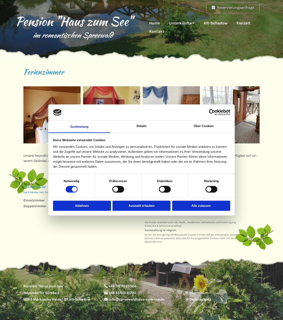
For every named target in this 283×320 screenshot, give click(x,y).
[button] (233, 7)
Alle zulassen (201, 205)
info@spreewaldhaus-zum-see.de (136, 299)
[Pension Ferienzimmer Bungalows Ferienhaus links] (193, 23)
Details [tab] (142, 126)
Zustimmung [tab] (79, 126)
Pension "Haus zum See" (72, 21)
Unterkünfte (180, 23)
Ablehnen (82, 205)
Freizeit (243, 23)
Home (154, 23)
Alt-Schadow (215, 23)
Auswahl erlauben (141, 205)
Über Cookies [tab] (204, 126)
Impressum (198, 293)
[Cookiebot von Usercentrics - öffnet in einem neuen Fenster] (212, 112)
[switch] (118, 189)
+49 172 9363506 (122, 286)
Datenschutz (200, 299)
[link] (181, 23)
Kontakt (156, 31)
